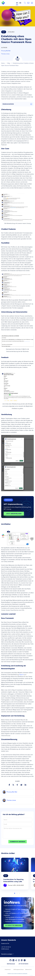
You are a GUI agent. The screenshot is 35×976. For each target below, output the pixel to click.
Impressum (8, 969)
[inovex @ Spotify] (25, 960)
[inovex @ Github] (10, 960)
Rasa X (21, 674)
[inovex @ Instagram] (19, 960)
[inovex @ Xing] (16, 960)
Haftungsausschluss (18, 969)
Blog (8, 63)
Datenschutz (28, 969)
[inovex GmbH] (5, 4)
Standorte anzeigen (7, 954)
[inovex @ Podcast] (22, 960)
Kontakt (28, 3)
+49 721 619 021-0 (6, 947)
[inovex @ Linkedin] (13, 960)
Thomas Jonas (5, 54)
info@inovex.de (5, 949)
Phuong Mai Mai (5, 51)
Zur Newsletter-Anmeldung (13, 925)
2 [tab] (17, 893)
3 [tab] (19, 893)
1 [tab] (14, 893)
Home (3, 63)
